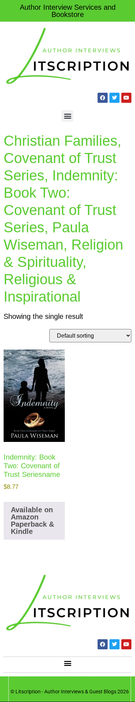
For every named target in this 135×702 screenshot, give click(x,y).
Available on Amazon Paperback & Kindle (32, 520)
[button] (67, 116)
